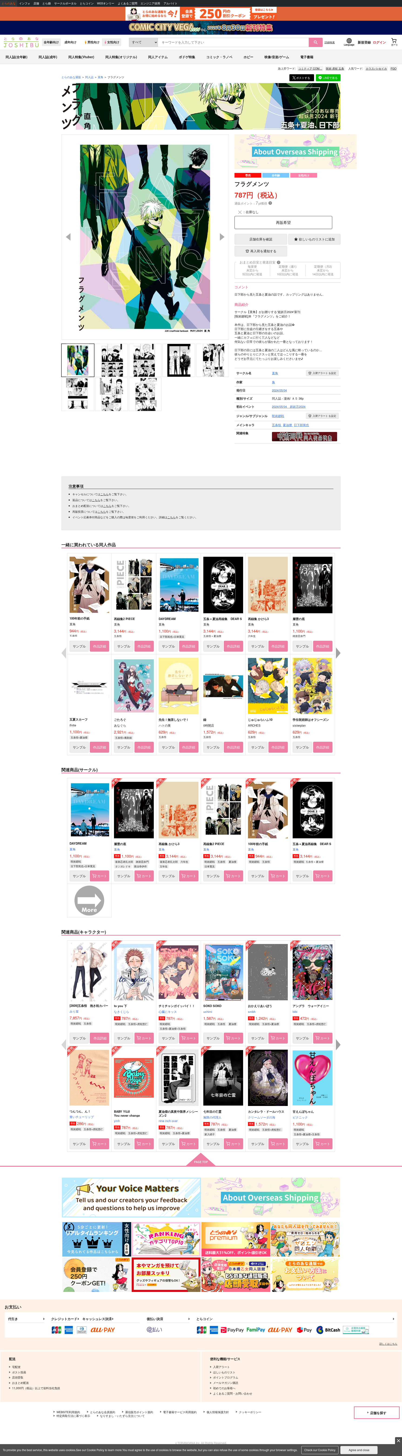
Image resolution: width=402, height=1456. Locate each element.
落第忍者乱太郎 (124, 861)
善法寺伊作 (140, 866)
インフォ (24, 3)
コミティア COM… (310, 68)
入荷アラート (324, 373)
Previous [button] (68, 237)
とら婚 (46, 3)
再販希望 (283, 222)
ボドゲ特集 (187, 56)
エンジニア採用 (150, 3)
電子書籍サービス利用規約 (180, 1412)
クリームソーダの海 (261, 1117)
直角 (73, 849)
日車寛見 (209, 866)
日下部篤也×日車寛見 (172, 636)
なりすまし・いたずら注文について (122, 1416)
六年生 (184, 861)
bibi (295, 1011)
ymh (117, 1121)
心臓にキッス (168, 1011)
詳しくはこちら (388, 1343)
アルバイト (171, 3)
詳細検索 (330, 42)
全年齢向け (51, 42)
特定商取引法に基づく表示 (73, 1416)
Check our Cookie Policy (319, 1450)
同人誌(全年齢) (16, 56)
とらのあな (9, 3)
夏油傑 (232, 861)
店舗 (36, 3)
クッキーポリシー (250, 1412)
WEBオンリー (105, 3)
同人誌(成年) (48, 56)
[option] (145, 237)
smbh (251, 1011)
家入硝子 (209, 1134)
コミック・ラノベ (219, 56)
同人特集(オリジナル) (121, 56)
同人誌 (89, 77)
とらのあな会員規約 (102, 1412)
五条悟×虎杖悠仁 (137, 1024)
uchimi (207, 1011)
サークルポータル (65, 3)
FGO (393, 68)
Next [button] (222, 237)
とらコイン (87, 3)
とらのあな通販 (71, 77)
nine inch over (168, 1121)
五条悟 (221, 861)
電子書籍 (306, 56)
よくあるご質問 (127, 3)
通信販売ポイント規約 (139, 1412)
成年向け (70, 42)
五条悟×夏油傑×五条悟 (173, 1028)
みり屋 (74, 1011)
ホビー (248, 56)
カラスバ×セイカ (376, 68)
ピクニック (300, 1117)
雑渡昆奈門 (142, 861)
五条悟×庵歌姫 (123, 737)
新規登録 (364, 42)
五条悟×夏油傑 (79, 737)
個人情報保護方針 (218, 1412)
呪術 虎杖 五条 (335, 68)
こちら (104, 494)
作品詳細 (99, 646)
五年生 (164, 866)
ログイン (379, 42)
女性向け (113, 42)
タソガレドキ (123, 866)
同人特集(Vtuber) (81, 56)
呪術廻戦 (76, 861)
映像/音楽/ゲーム (277, 56)
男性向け (93, 42)
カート (102, 875)
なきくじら (121, 1011)
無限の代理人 (212, 1117)
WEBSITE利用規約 (68, 1412)
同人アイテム (158, 56)
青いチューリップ (82, 1117)
